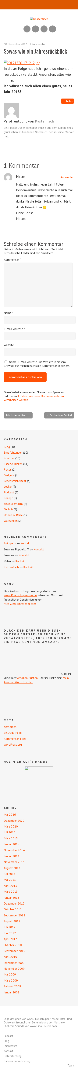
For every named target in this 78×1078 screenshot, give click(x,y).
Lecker (8, 486)
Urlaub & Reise (13, 515)
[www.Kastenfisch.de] (39, 780)
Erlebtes (9, 458)
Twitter (52, 28)
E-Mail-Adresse (14, 329)
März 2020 (11, 826)
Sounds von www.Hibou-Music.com (36, 1026)
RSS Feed (26, 28)
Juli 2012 (9, 927)
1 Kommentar (38, 44)
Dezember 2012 (14, 903)
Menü (39, 4)
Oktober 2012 (13, 909)
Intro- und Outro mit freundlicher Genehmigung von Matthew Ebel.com (38, 1022)
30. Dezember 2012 (15, 44)
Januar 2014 (11, 856)
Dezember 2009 (14, 963)
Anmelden (10, 727)
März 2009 (11, 980)
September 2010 (14, 951)
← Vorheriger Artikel (59, 415)
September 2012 (14, 915)
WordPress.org (13, 744)
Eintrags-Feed (13, 732)
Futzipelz (10, 543)
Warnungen (11, 520)
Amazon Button (27, 678)
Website (9, 345)
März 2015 (11, 838)
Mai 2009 (10, 974)
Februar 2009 (12, 986)
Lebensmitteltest (15, 481)
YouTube (35, 28)
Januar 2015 (11, 844)
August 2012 (12, 921)
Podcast (9, 492)
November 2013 (14, 862)
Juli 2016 (9, 832)
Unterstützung (13, 1056)
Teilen (69, 101)
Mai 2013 (10, 880)
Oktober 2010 (13, 945)
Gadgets (9, 475)
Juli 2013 (9, 874)
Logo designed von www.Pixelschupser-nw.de (31, 1019)
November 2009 (14, 968)
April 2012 (10, 939)
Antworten (67, 177)
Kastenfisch (44, 121)
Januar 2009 (11, 992)
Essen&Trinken (13, 464)
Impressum (10, 1046)
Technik (8, 509)
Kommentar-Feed (15, 738)
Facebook (44, 28)
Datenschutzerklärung (17, 1061)
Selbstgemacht (13, 503)
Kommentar (12, 259)
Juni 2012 (10, 933)
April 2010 (10, 957)
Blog (7, 447)
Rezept (8, 498)
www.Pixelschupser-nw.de (20, 595)
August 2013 (12, 868)
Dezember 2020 (14, 820)
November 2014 (14, 850)
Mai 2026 (10, 814)
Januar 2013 (11, 897)
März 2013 (11, 891)
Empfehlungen (13, 452)
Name (8, 313)
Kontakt (25, 543)
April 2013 (10, 886)
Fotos (8, 469)
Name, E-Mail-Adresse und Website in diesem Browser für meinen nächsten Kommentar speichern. (37, 364)
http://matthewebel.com (20, 604)
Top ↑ (70, 1065)
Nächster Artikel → (18, 415)
